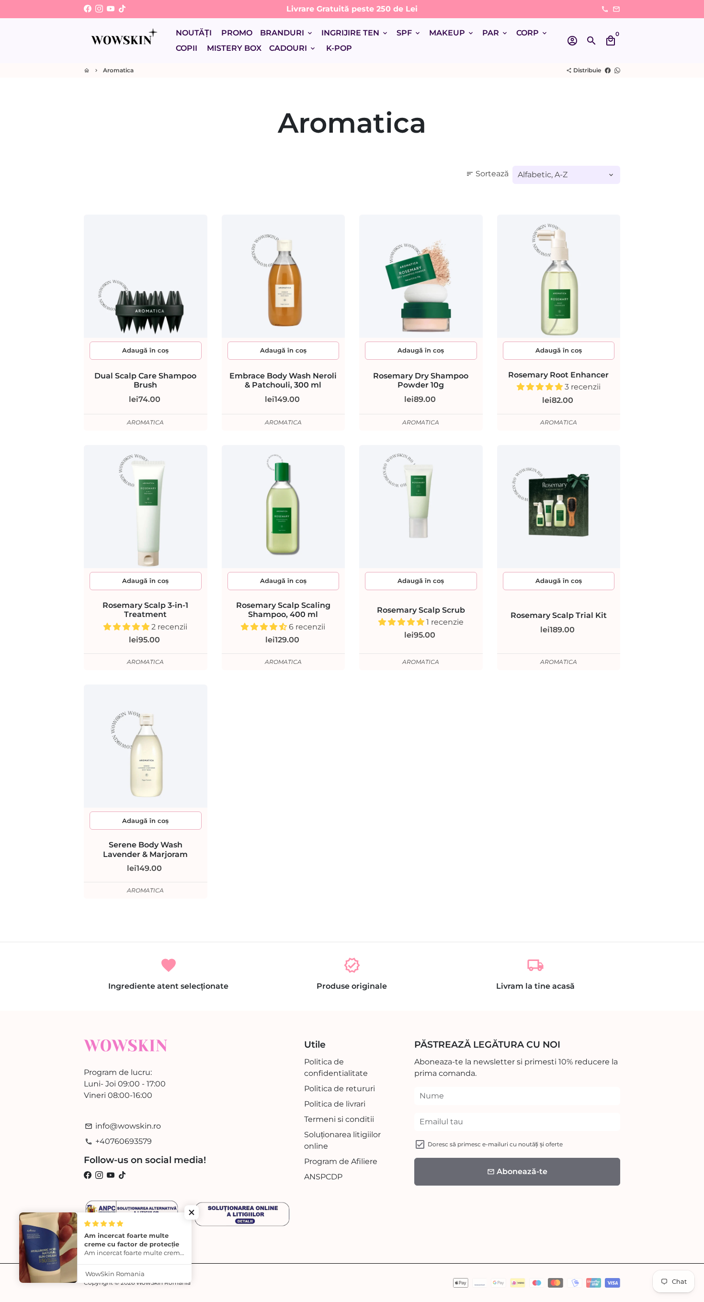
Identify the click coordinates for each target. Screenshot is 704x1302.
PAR (495, 32)
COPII (186, 48)
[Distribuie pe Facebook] (608, 70)
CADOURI (293, 48)
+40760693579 (118, 1141)
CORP (532, 32)
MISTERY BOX (234, 48)
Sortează (487, 173)
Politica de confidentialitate (336, 1067)
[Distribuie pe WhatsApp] (617, 70)
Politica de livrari (334, 1103)
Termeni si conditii (339, 1119)
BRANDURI (287, 32)
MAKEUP (452, 32)
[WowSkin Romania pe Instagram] (99, 8)
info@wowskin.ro (123, 1126)
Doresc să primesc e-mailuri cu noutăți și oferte (495, 1144)
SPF (409, 32)
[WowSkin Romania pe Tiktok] (122, 8)
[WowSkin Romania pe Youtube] (110, 8)
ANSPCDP (323, 1176)
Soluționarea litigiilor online (342, 1140)
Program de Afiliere (340, 1161)
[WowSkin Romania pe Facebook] (87, 8)
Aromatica (118, 70)
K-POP (339, 48)
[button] (541, 386)
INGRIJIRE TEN (355, 32)
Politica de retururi (339, 1088)
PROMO (236, 32)
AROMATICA (145, 422)
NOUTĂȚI (194, 32)
